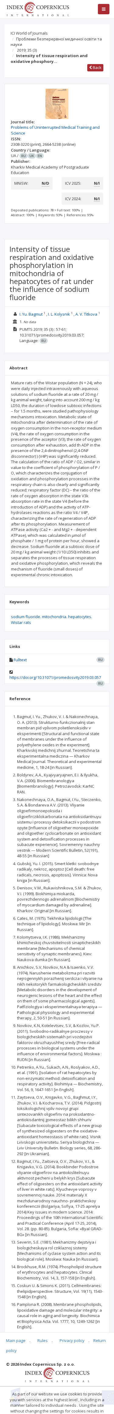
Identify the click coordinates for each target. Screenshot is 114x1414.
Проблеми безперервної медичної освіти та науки (56, 41)
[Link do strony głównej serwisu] (37, 8)
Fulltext (20, 659)
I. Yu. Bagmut (31, 314)
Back (97, 67)
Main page (16, 1340)
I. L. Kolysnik (59, 314)
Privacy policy (72, 1340)
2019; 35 (27, 50)
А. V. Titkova (86, 314)
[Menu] (103, 9)
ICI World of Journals (29, 33)
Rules (42, 1340)
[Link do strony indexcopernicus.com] (57, 1374)
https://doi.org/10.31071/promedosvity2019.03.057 (55, 677)
